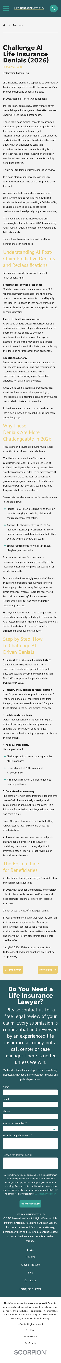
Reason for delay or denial (17, 1155)
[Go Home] (4, 25)
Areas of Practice (30, 1264)
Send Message (30, 1203)
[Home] (29, 8)
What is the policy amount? (18, 1135)
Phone (6, 1111)
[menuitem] (30, 1330)
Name (6, 1087)
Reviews (30, 1256)
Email (6, 1099)
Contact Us (30, 1280)
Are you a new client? (15, 1123)
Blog (30, 1272)
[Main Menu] (6, 8)
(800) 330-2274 (30, 1289)
